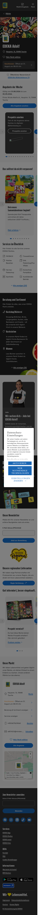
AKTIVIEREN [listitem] (19, 463)
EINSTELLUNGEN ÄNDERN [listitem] (20, 479)
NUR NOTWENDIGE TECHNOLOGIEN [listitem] (20, 470)
